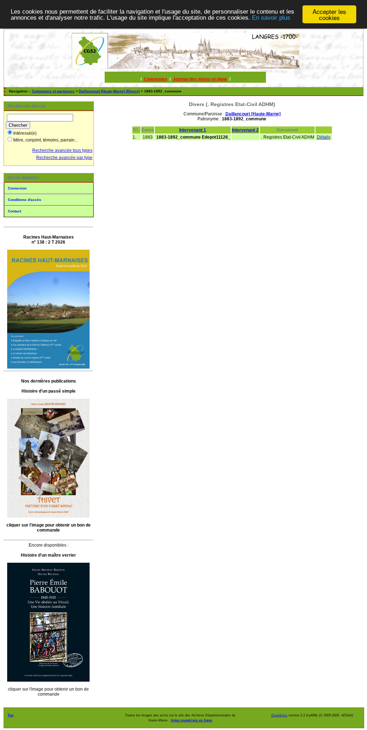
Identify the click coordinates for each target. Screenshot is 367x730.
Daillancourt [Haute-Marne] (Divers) (109, 91)
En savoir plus (271, 17)
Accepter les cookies (329, 14)
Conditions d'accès (24, 200)
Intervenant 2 (245, 130)
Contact (14, 211)
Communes (155, 79)
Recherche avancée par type (64, 157)
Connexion (17, 188)
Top (11, 715)
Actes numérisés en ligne (191, 720)
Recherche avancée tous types (62, 150)
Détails (323, 137)
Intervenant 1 (192, 130)
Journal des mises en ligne (200, 79)
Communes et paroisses (53, 91)
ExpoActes (279, 715)
